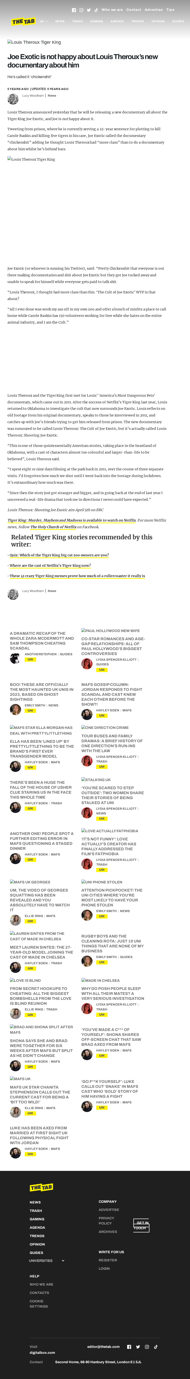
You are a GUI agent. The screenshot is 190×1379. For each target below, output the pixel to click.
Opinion (158, 21)
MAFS (127, 710)
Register (108, 1260)
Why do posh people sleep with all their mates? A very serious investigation (112, 993)
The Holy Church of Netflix (53, 527)
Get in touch (141, 1225)
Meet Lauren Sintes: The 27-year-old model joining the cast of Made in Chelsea (41, 952)
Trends (137, 21)
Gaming (96, 21)
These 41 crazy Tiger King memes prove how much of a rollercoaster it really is (77, 576)
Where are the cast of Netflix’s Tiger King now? (50, 565)
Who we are (112, 10)
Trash (77, 21)
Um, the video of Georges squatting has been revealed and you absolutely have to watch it (40, 900)
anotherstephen (41, 654)
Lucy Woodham (33, 95)
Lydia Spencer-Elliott (116, 659)
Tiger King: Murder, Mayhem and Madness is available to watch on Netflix (71, 520)
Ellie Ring (34, 916)
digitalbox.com (42, 1353)
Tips (170, 10)
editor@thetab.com (103, 1347)
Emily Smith (35, 705)
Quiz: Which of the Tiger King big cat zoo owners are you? (59, 555)
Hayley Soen (107, 710)
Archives (108, 1232)
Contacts (39, 1293)
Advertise (154, 10)
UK (30, 659)
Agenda (117, 21)
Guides (178, 21)
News (60, 21)
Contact (133, 10)
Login (104, 1268)
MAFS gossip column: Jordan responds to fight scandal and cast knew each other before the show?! (111, 694)
